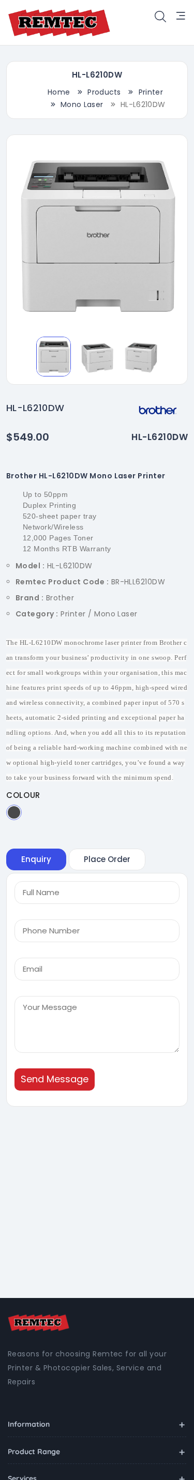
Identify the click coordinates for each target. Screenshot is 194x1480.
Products (104, 92)
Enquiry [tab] (36, 859)
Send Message (54, 1079)
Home (59, 92)
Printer (151, 92)
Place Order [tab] (107, 859)
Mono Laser (82, 104)
